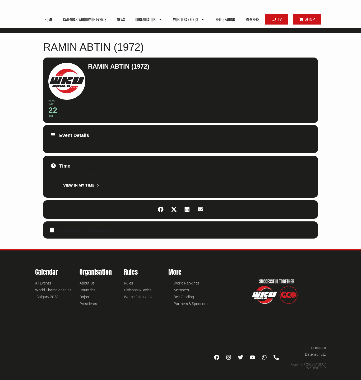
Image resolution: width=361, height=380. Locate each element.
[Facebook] (216, 357)
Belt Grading (225, 19)
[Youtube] (252, 357)
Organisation (145, 19)
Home (48, 19)
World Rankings (185, 19)
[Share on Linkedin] (187, 209)
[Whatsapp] (264, 357)
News (121, 19)
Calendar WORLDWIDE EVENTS (84, 19)
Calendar (70, 230)
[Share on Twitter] (174, 209)
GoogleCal (100, 230)
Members (252, 19)
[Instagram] (228, 357)
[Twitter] (240, 357)
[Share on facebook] (160, 209)
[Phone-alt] (276, 357)
